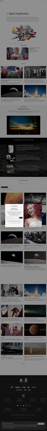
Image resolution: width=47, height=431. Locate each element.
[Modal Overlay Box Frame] (23, 215)
